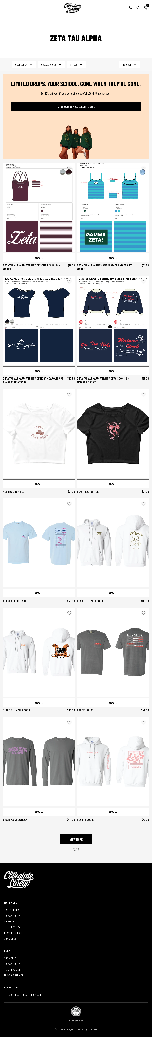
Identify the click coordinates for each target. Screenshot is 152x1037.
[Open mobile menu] (9, 8)
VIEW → (39, 257)
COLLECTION (21, 64)
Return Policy (12, 927)
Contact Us (10, 938)
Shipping (9, 921)
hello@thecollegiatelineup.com (22, 994)
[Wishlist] (138, 8)
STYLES (73, 64)
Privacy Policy (12, 915)
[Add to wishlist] (69, 168)
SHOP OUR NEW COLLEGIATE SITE (76, 106)
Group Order (11, 910)
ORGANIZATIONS (48, 64)
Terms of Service (13, 933)
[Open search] (131, 8)
